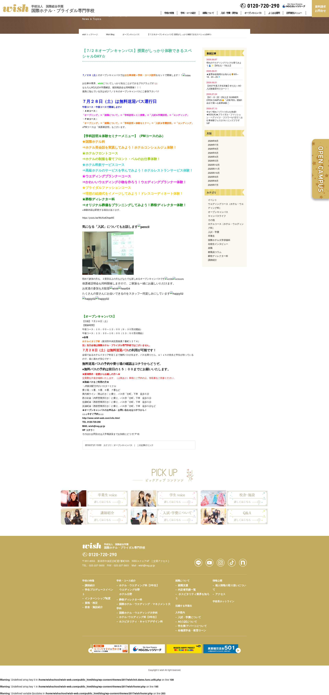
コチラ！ (90, 430)
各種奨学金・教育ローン (192, 630)
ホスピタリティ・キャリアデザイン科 (141, 621)
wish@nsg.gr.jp (96, 426)
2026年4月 (213, 156)
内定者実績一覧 (187, 589)
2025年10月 (214, 172)
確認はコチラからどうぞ (142, 363)
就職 (210, 247)
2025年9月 (213, 176)
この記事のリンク (145, 445)
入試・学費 (213, 231)
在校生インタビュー (218, 243)
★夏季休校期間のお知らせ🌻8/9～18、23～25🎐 (222, 73)
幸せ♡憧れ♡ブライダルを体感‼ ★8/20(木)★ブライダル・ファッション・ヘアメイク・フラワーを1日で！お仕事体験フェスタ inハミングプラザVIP (224, 116)
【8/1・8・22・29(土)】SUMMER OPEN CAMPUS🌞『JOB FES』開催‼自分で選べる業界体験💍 (224, 98)
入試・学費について (189, 617)
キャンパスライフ (217, 215)
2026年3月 (213, 160)
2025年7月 (213, 184)
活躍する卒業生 (183, 605)
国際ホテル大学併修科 (219, 240)
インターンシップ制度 (98, 598)
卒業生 (211, 235)
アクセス (220, 594)
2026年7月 (213, 144)
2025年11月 (214, 168)
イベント (212, 199)
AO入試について (187, 621)
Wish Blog (110, 34)
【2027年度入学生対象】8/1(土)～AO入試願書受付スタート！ (223, 85)
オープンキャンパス (131, 34)
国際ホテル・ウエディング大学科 (138, 612)
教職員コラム (214, 252)
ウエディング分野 (129, 589)
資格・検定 (91, 603)
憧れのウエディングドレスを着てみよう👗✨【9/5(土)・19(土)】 (223, 62)
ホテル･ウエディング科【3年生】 (138, 617)
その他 (211, 220)
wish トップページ (90, 34)
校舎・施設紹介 (94, 607)
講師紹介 (212, 259)
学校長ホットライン (223, 601)
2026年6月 (213, 148)
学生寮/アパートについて (192, 626)
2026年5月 (213, 152)
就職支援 (183, 585)
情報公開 (217, 580)
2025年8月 (213, 180)
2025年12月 (214, 164)
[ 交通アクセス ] (160, 561)
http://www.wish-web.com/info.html (101, 418)
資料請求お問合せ (320, 8)
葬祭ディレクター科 (218, 255)
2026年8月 (213, 140)
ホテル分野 (125, 594)
